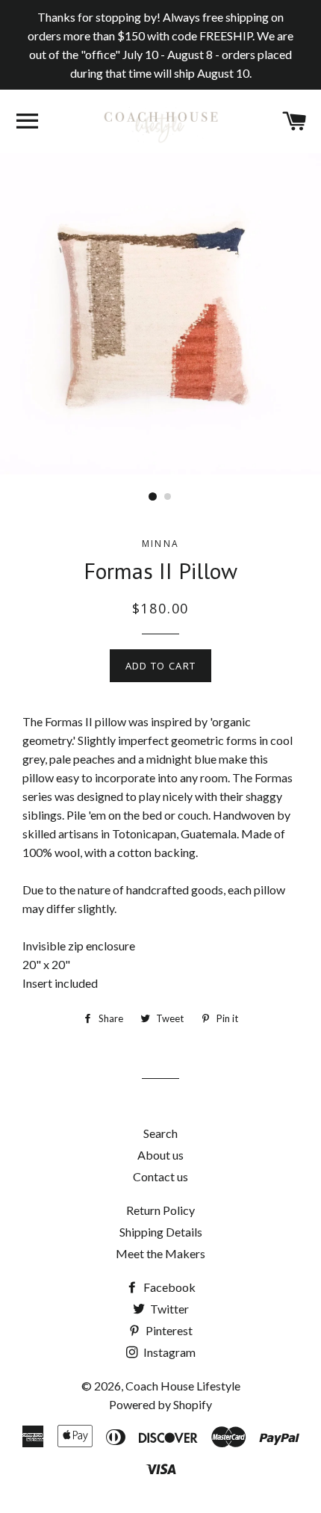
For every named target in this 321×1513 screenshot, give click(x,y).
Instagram (168, 1352)
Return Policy (160, 1210)
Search (160, 1133)
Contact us (160, 1176)
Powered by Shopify (160, 1404)
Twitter (168, 1309)
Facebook (168, 1287)
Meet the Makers (160, 1253)
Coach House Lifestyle (182, 1386)
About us (160, 1155)
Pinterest (168, 1330)
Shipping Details (160, 1232)
